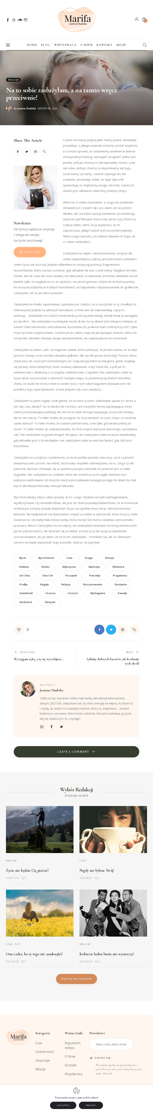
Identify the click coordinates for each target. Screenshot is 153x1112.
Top (17, 944)
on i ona (24, 575)
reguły (44, 584)
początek (71, 575)
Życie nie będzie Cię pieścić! (27, 870)
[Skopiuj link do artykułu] (44, 152)
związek (50, 602)
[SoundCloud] (20, 20)
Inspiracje (42, 1060)
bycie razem (46, 558)
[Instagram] (14, 20)
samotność (26, 593)
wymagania (97, 593)
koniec (45, 567)
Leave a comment (74, 751)
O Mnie (70, 1056)
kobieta (24, 567)
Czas (82, 860)
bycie (22, 558)
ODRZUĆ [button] (91, 1105)
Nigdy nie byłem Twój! (96, 870)
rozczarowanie (92, 584)
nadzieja (94, 567)
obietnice (118, 567)
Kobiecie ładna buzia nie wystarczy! (106, 954)
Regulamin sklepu (72, 1045)
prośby (23, 584)
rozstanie (121, 584)
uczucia (50, 593)
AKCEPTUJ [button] (63, 1105)
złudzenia (25, 602)
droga (89, 558)
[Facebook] (8, 20)
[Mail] (25, 20)
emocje (109, 558)
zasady (122, 593)
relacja (66, 584)
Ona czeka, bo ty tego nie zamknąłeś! (34, 954)
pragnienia (120, 575)
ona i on (47, 575)
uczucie (73, 593)
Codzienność (44, 1051)
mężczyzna (69, 567)
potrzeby (94, 575)
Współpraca (73, 1074)
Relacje (13, 79)
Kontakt (70, 1065)
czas (69, 558)
